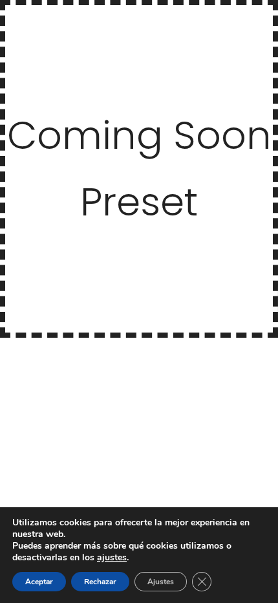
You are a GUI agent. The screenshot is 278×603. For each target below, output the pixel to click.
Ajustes (160, 581)
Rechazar (100, 581)
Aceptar (39, 581)
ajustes (112, 558)
